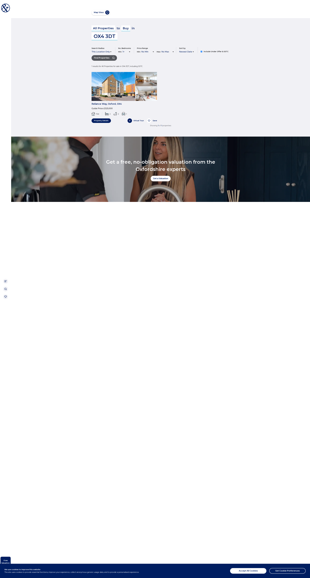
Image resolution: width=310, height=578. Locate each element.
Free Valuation (5, 561)
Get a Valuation (160, 178)
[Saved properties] (5, 296)
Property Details (101, 121)
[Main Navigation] (5, 281)
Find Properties (101, 58)
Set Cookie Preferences (287, 571)
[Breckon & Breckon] (5, 8)
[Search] (5, 289)
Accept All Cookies (248, 571)
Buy (126, 28)
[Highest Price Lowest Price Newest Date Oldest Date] (187, 51)
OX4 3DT (104, 36)
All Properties (103, 28)
